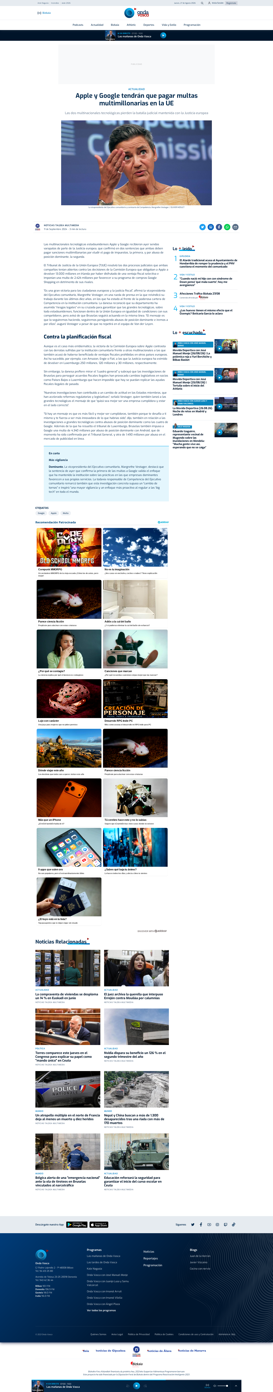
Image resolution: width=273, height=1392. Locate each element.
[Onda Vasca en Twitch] (225, 1224)
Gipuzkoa (185, 256)
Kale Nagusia (94, 1268)
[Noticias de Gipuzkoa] (110, 1350)
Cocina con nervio (200, 1268)
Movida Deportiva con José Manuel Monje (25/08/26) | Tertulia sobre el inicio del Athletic (189, 384)
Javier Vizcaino (198, 1262)
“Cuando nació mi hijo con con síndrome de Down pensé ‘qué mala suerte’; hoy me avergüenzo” (206, 282)
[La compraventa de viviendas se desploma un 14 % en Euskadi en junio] (67, 968)
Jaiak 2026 (66, 3)
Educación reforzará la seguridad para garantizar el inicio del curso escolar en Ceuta (133, 1182)
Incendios (55, 3)
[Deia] (86, 1350)
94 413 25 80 (46, 1271)
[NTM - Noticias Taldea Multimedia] (136, 1351)
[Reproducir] (163, 35)
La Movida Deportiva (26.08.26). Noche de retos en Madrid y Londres (193, 411)
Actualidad (97, 25)
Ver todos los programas (101, 1310)
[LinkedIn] (211, 227)
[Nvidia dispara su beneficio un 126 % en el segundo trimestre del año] (136, 1026)
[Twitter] (202, 227)
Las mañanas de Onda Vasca (134, 36)
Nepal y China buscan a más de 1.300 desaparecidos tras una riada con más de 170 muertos (134, 1119)
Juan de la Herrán (200, 1256)
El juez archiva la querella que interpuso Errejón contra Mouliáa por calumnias (133, 996)
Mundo (39, 1111)
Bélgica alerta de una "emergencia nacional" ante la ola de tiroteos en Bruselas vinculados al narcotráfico (67, 1182)
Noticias (148, 1252)
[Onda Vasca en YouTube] (209, 1224)
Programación (192, 25)
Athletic (131, 25)
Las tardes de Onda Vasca (102, 1262)
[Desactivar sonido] (215, 1386)
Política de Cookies (164, 1334)
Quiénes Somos (98, 1334)
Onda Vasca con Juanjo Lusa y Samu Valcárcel (108, 1283)
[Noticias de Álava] (159, 1350)
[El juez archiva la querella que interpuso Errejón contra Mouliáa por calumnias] (136, 968)
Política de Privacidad (139, 1334)
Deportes (148, 25)
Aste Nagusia (43, 3)
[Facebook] (219, 227)
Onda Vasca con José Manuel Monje (107, 1275)
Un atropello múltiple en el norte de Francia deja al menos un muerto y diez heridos (67, 1117)
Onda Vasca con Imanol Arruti (104, 1291)
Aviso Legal (117, 1334)
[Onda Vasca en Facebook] (200, 1224)
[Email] (235, 227)
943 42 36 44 (46, 1280)
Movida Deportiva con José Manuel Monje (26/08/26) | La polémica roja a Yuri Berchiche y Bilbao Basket (192, 355)
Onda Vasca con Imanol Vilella (104, 1297)
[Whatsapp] (227, 227)
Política (40, 1048)
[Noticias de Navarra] (192, 1350)
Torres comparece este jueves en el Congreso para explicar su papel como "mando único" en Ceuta (63, 1057)
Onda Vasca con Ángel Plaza (103, 1304)
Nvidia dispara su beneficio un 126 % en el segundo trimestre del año (135, 1055)
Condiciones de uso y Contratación (196, 1334)
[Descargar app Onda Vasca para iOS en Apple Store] (98, 1224)
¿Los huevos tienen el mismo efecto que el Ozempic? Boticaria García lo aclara (206, 312)
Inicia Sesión (218, 3)
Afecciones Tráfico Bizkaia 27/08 (200, 293)
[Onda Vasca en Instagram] (217, 1224)
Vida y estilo (187, 274)
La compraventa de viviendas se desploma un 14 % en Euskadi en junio (66, 996)
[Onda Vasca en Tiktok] (233, 1224)
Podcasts (78, 25)
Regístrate (231, 3)
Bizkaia (115, 25)
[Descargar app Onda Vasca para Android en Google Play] (77, 1224)
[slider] (227, 1386)
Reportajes (150, 1258)
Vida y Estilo (169, 25)
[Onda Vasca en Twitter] (192, 1224)
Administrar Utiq (226, 1334)
